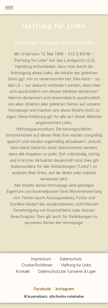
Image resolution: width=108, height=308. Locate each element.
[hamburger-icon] (9, 7)
